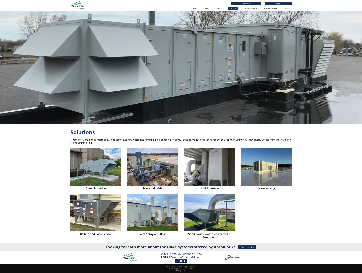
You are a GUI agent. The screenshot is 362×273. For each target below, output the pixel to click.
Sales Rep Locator (270, 9)
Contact (287, 9)
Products (219, 9)
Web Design (173, 269)
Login (278, 4)
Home (195, 9)
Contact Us (246, 4)
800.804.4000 (176, 256)
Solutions (233, 9)
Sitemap (178, 270)
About (206, 9)
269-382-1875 (193, 256)
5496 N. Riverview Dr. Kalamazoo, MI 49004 (181, 253)
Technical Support (250, 9)
